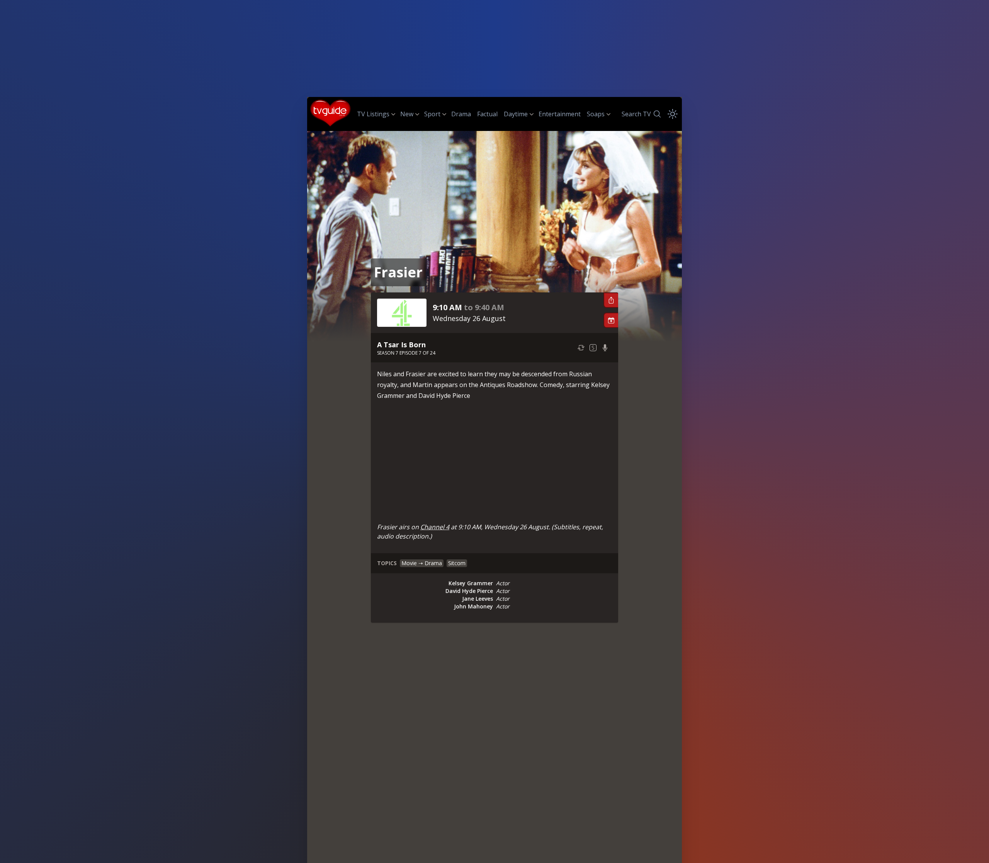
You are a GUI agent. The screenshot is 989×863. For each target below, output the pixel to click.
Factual (487, 114)
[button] (610, 300)
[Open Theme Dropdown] (672, 114)
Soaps (596, 114)
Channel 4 (434, 527)
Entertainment (560, 114)
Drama (461, 114)
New (406, 114)
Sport (432, 114)
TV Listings (373, 114)
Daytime (516, 114)
